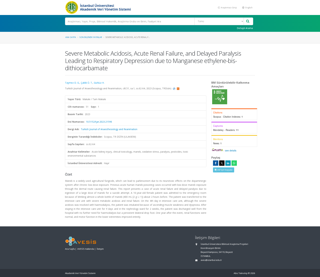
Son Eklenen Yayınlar (90, 37)
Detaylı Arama (245, 28)
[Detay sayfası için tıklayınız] (219, 96)
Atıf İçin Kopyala (224, 169)
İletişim (100, 249)
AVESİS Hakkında (85, 249)
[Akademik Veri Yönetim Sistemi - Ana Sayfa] (72, 7)
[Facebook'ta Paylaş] (215, 163)
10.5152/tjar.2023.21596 (99, 121)
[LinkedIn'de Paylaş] (228, 163)
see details (230, 150)
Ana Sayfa (70, 37)
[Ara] (248, 21)
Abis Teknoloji (241, 273)
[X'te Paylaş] (221, 163)
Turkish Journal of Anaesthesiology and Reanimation (109, 129)
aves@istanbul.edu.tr (211, 260)
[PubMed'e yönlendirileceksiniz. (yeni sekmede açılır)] (174, 88)
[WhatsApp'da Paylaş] (234, 163)
